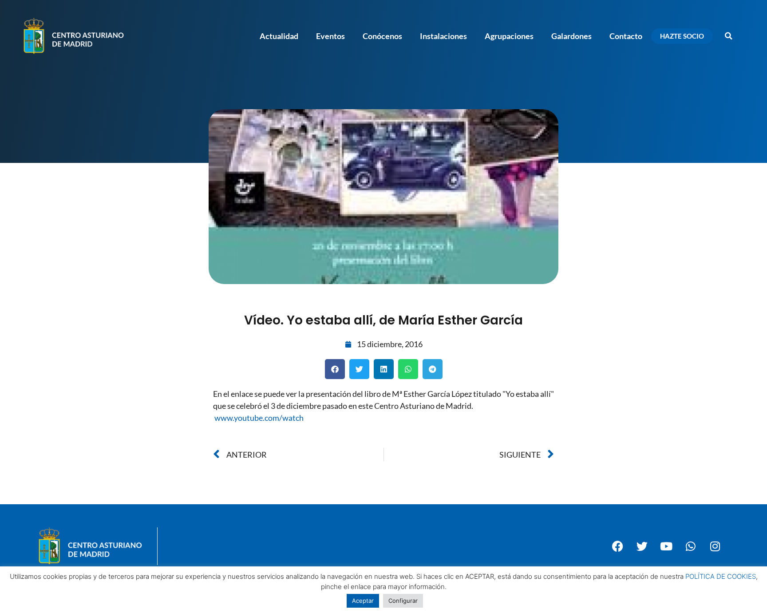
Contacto (625, 36)
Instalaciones (443, 36)
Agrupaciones (509, 36)
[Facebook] (617, 546)
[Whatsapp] (691, 546)
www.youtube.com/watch (259, 418)
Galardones (571, 36)
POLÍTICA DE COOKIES (720, 576)
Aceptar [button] (363, 600)
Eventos (330, 36)
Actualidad (279, 36)
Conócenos (382, 36)
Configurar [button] (403, 600)
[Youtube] (666, 546)
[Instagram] (715, 546)
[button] (728, 36)
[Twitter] (642, 546)
